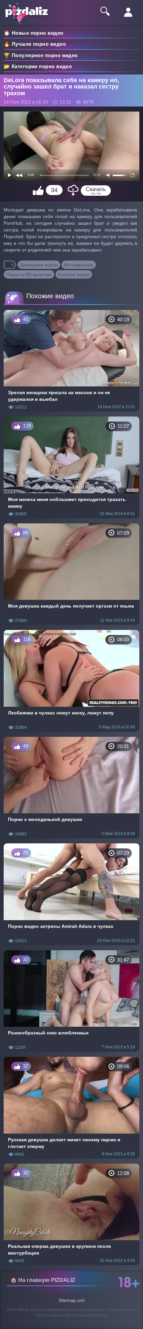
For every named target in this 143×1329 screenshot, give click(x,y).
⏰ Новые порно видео (34, 33)
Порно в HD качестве (29, 274)
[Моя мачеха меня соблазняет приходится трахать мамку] (71, 467)
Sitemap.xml (71, 1300)
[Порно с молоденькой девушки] (71, 788)
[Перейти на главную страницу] (30, 8)
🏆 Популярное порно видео (41, 55)
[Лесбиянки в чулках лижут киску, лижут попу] (71, 681)
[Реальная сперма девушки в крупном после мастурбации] (71, 1215)
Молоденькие (78, 265)
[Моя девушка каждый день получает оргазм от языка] (71, 574)
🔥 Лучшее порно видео (35, 44)
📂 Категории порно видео (38, 66)
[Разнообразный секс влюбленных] (71, 1001)
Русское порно (74, 274)
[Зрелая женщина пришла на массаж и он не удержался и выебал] (71, 361)
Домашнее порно (39, 265)
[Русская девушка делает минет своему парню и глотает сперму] (71, 1108)
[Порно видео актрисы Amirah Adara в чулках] (71, 894)
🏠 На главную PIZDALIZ (42, 1280)
